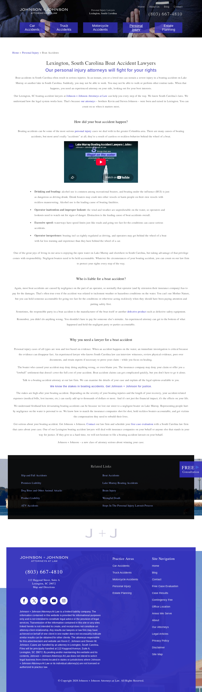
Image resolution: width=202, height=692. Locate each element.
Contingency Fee (162, 599)
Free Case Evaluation (165, 586)
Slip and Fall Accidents (34, 475)
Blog (166, 6)
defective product (136, 311)
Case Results (160, 593)
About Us (154, 6)
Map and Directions (44, 587)
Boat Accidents (110, 475)
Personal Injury (136, 27)
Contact (178, 6)
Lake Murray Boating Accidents (120, 483)
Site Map (157, 654)
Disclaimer (158, 647)
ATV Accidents (29, 505)
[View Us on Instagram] (64, 601)
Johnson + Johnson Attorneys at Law (86, 96)
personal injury (83, 131)
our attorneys (88, 101)
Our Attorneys (160, 627)
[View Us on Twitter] (34, 601)
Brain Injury (109, 490)
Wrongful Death (111, 498)
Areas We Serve (162, 613)
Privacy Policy (160, 640)
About (155, 620)
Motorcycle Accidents (100, 27)
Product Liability (30, 498)
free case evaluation (142, 424)
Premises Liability (31, 483)
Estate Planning (168, 27)
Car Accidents (32, 27)
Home (141, 6)
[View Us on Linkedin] (44, 601)
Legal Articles (160, 633)
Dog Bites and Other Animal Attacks (41, 490)
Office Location (161, 606)
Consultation (190, 469)
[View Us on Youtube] (54, 601)
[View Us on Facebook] (24, 601)
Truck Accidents (64, 27)
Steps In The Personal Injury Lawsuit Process (127, 505)
